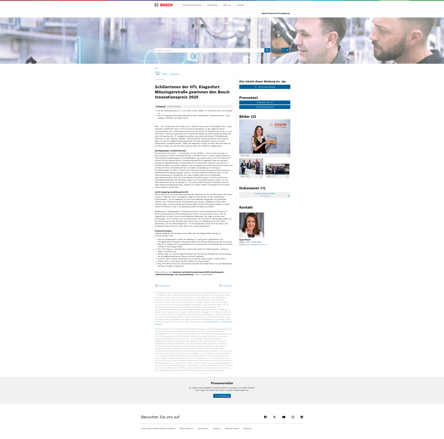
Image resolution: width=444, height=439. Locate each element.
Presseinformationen (192, 5)
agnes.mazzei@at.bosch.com (256, 245)
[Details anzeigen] (288, 155)
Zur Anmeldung (222, 396)
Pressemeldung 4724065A (264, 193)
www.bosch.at (212, 322)
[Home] (163, 3)
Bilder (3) (247, 116)
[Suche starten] (267, 50)
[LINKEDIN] (302, 417)
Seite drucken (164, 286)
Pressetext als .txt (265, 102)
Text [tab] (158, 74)
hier (200, 274)
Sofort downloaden (266, 87)
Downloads (212, 5)
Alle (156, 68)
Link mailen (227, 286)
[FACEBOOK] (265, 417)
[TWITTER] (274, 417)
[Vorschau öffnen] (264, 136)
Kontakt (240, 5)
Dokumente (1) (252, 188)
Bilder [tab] (164, 74)
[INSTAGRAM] (293, 417)
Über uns (227, 5)
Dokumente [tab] (174, 74)
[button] (285, 50)
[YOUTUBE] (283, 417)
